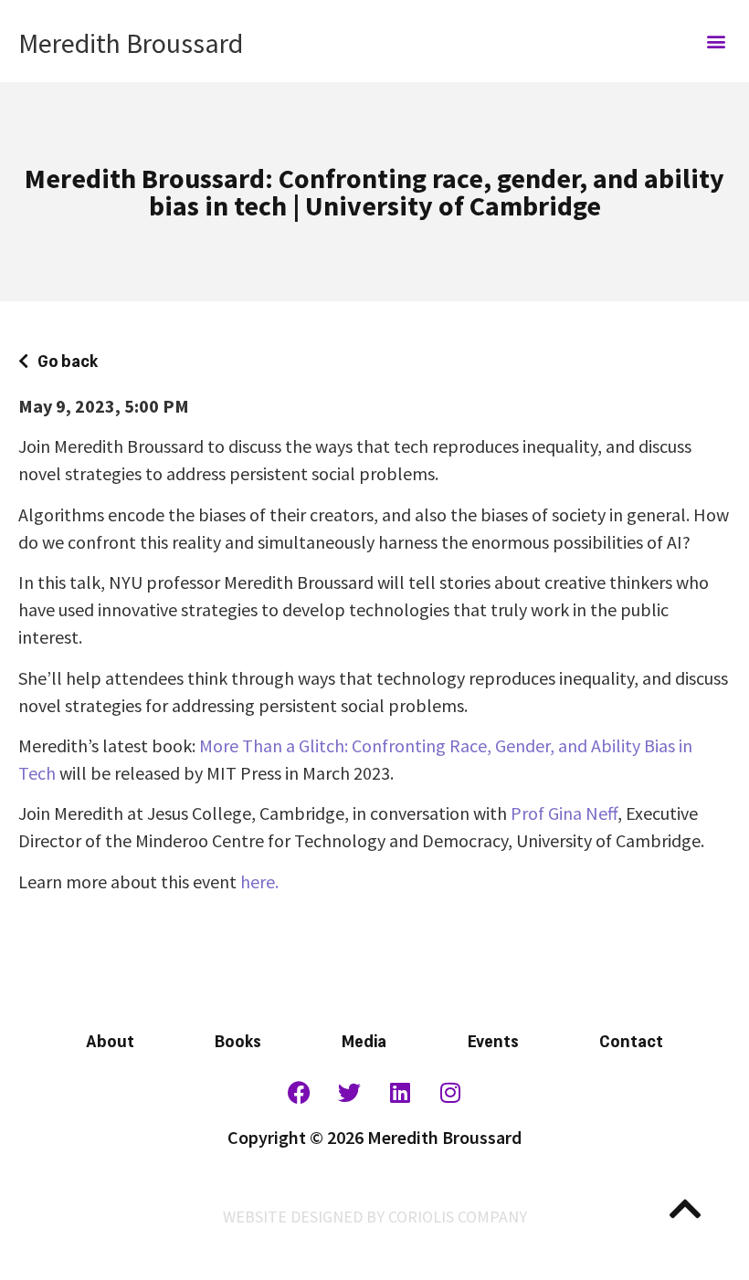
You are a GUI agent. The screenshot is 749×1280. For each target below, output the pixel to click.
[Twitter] (350, 1092)
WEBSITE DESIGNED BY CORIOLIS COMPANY (375, 1216)
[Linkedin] (400, 1092)
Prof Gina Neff (564, 813)
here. (259, 881)
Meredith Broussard (130, 43)
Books (238, 1039)
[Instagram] (450, 1092)
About (110, 1039)
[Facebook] (299, 1092)
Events (493, 1039)
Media (364, 1039)
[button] (716, 41)
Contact (631, 1039)
